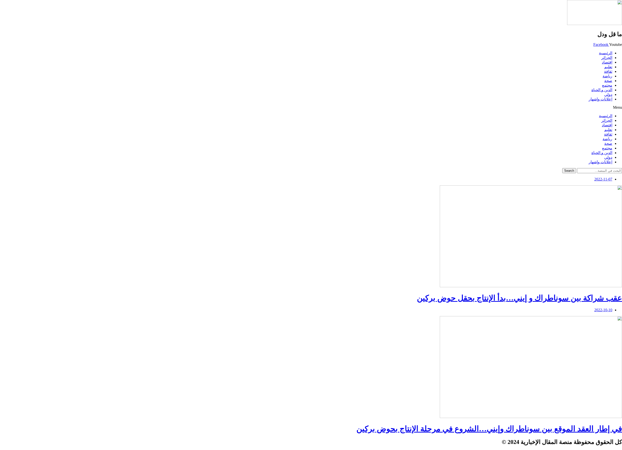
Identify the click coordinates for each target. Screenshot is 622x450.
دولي (608, 94)
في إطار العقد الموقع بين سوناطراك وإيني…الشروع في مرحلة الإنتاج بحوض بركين (489, 428)
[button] (311, 107)
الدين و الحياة (601, 90)
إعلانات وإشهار (600, 99)
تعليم (608, 67)
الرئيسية (605, 53)
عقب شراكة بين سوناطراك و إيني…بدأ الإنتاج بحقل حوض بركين (519, 298)
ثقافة (608, 71)
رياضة (607, 76)
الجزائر (606, 58)
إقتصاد (607, 62)
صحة (608, 81)
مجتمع (607, 85)
